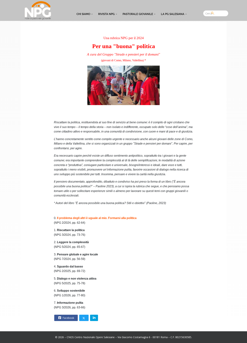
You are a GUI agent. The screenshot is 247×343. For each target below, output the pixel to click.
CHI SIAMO (83, 14)
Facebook (68, 318)
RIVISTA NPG (106, 14)
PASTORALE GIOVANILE (138, 14)
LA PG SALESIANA (172, 14)
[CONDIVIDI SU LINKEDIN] (94, 318)
